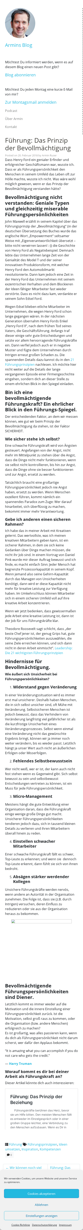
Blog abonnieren (20, 75)
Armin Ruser (49, 155)
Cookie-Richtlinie (20, 1225)
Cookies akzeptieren (41, 1194)
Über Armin (14, 119)
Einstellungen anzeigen (41, 1216)
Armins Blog (18, 45)
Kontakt (11, 127)
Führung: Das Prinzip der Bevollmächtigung (38, 144)
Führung (15, 1144)
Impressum (65, 1225)
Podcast (11, 111)
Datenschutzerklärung (44, 1225)
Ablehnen (41, 1205)
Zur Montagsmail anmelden (30, 102)
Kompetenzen (50, 1149)
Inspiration (30, 1149)
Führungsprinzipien (42, 1144)
